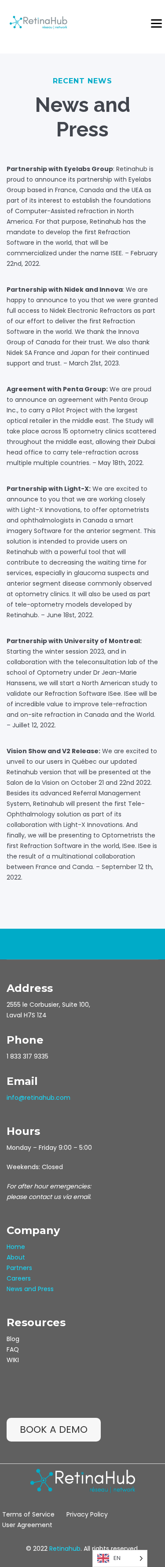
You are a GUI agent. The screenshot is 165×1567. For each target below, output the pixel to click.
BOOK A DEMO (54, 1429)
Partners (19, 1267)
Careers (19, 1278)
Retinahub (65, 1548)
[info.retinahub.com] (38, 22)
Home (16, 1246)
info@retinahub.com (38, 1097)
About (16, 1257)
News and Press (30, 1288)
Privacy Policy (87, 1514)
